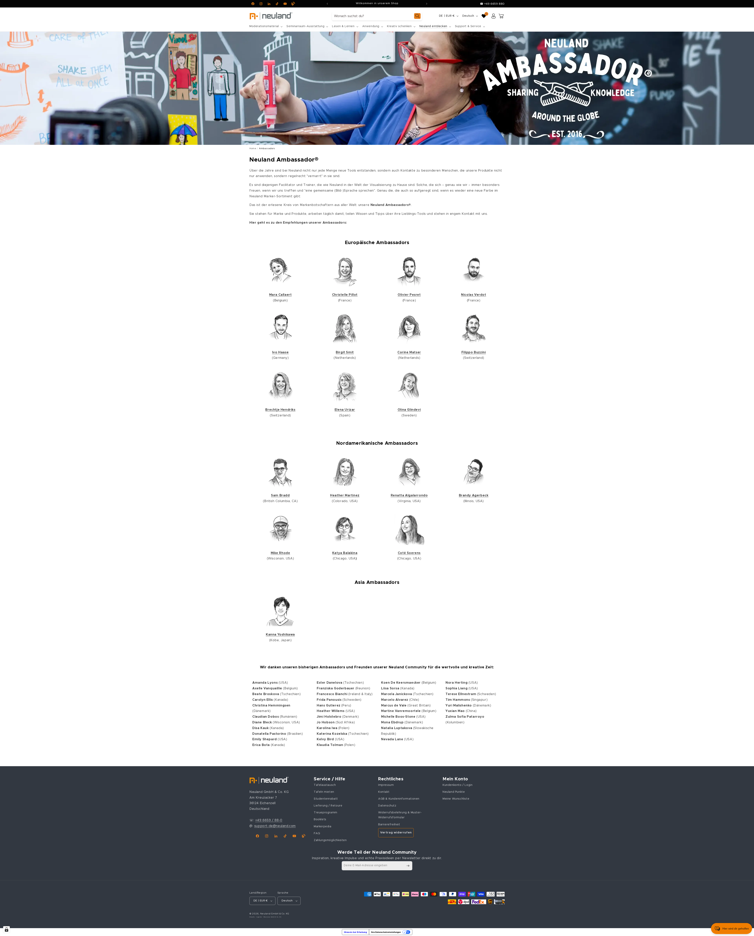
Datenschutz (387, 805)
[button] (265, 26)
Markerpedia (322, 826)
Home (252, 148)
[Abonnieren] (408, 865)
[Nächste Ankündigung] (426, 3)
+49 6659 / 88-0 (268, 820)
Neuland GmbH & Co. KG (274, 914)
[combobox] (377, 16)
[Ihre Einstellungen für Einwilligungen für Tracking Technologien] (6, 929)
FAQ (317, 833)
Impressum (386, 785)
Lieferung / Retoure (328, 805)
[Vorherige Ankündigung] (327, 3)
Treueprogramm (325, 812)
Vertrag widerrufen (396, 832)
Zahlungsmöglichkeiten (330, 840)
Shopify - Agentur (256, 917)
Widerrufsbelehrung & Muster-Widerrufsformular (400, 815)
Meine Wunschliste (456, 798)
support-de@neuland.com (275, 826)
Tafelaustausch (325, 785)
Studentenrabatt (326, 798)
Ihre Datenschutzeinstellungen (386, 932)
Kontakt (383, 792)
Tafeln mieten (324, 792)
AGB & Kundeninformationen (398, 798)
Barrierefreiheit (389, 824)
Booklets (320, 819)
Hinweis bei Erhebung (355, 932)
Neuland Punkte (454, 792)
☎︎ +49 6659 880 (492, 4)
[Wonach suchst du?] (417, 16)
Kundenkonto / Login (457, 785)
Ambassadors (267, 148)
